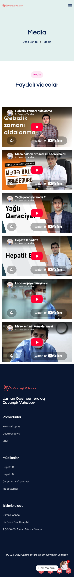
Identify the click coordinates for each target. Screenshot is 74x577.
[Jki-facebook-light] (41, 571)
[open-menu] (70, 5)
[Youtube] (59, 571)
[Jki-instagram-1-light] (50, 571)
